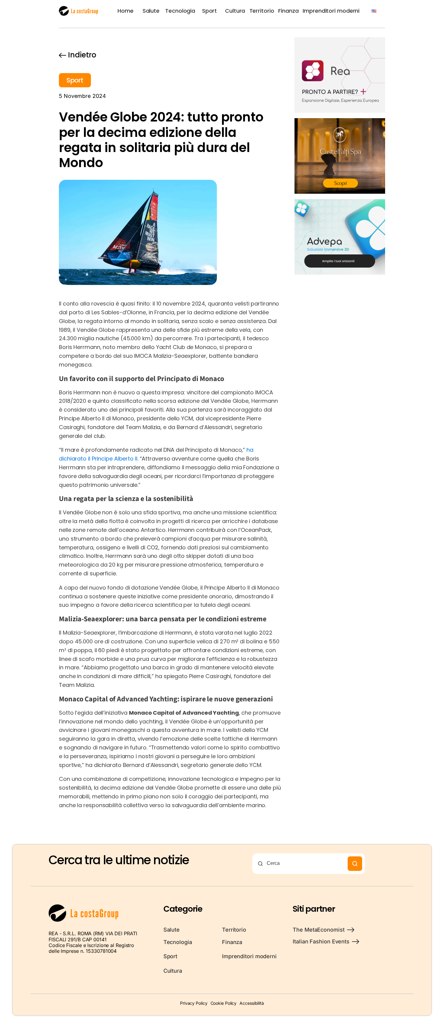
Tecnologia (180, 11)
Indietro (82, 55)
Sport (209, 11)
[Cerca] (355, 863)
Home (125, 11)
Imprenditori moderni (331, 11)
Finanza (288, 11)
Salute (151, 11)
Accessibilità (252, 1003)
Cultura (235, 11)
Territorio (261, 11)
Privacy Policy (194, 1003)
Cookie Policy (224, 1003)
